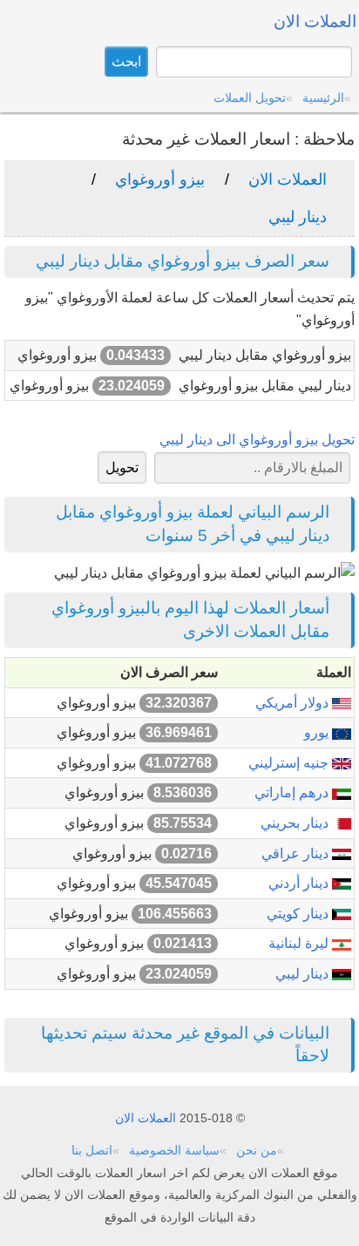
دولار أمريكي (293, 702)
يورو (318, 732)
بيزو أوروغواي (160, 179)
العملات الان (287, 179)
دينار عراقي (296, 853)
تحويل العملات (249, 98)
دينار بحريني (296, 823)
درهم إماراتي (293, 792)
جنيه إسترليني (290, 762)
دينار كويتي (299, 913)
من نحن (256, 1150)
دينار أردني (300, 883)
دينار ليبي (297, 217)
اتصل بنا (91, 1150)
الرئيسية (323, 98)
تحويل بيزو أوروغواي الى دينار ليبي (257, 439)
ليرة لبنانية (300, 943)
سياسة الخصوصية (174, 1150)
